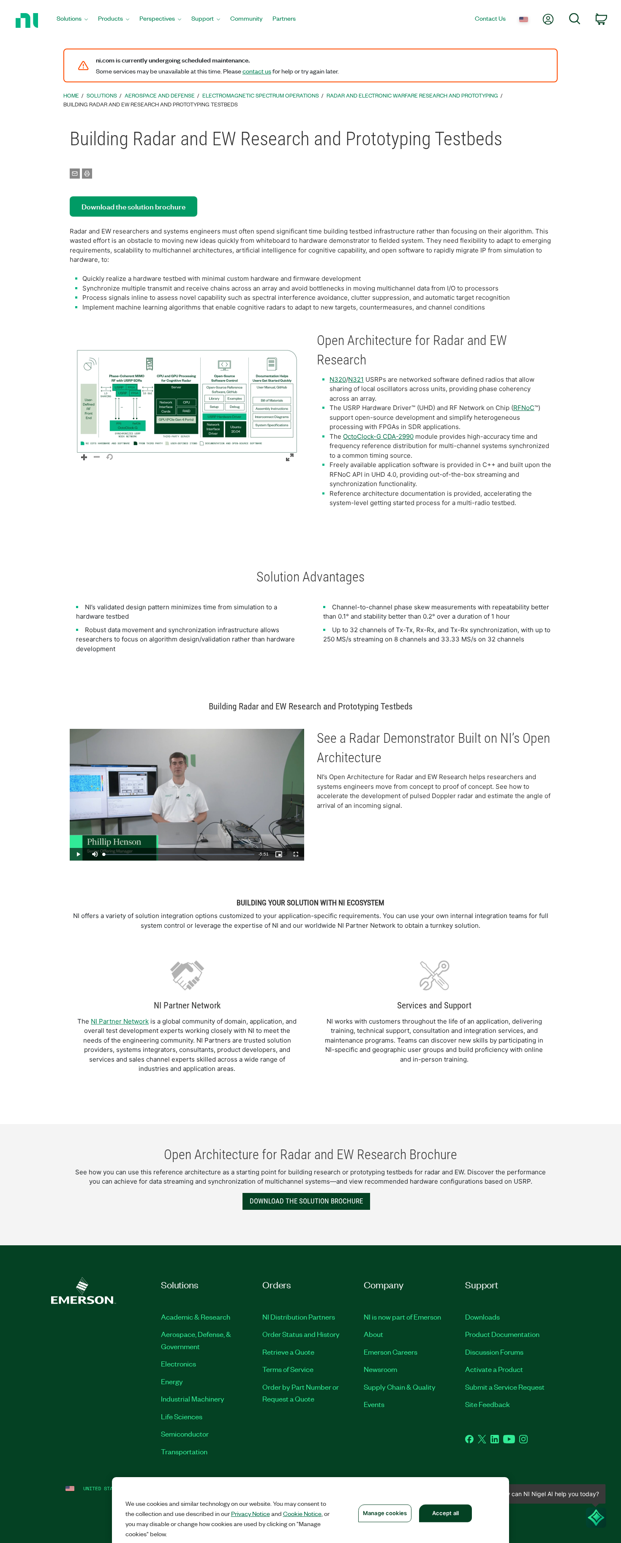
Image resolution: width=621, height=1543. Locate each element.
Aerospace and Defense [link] (160, 95)
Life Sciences (181, 1416)
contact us (256, 71)
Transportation (184, 1451)
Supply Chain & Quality (400, 1386)
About (373, 1334)
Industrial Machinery (192, 1398)
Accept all (445, 1513)
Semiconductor (185, 1433)
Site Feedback (487, 1404)
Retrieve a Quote (288, 1351)
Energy (172, 1381)
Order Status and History (301, 1334)
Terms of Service (287, 1369)
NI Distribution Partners (298, 1316)
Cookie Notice (302, 1513)
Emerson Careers (390, 1351)
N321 (356, 379)
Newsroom (380, 1369)
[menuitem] (72, 20)
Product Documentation (502, 1334)
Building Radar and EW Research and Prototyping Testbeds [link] (150, 104)
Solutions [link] (102, 95)
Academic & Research (195, 1316)
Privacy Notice (250, 1513)
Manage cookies (385, 1513)
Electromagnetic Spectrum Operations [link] (260, 95)
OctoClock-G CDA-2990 (378, 436)
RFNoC (523, 408)
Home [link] (71, 95)
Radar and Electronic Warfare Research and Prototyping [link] (412, 95)
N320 (338, 379)
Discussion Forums (494, 1351)
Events (374, 1404)
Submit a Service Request (505, 1386)
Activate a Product (494, 1369)
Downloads (482, 1316)
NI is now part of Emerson (402, 1316)
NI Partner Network (120, 1021)
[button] (187, 401)
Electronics (178, 1363)
